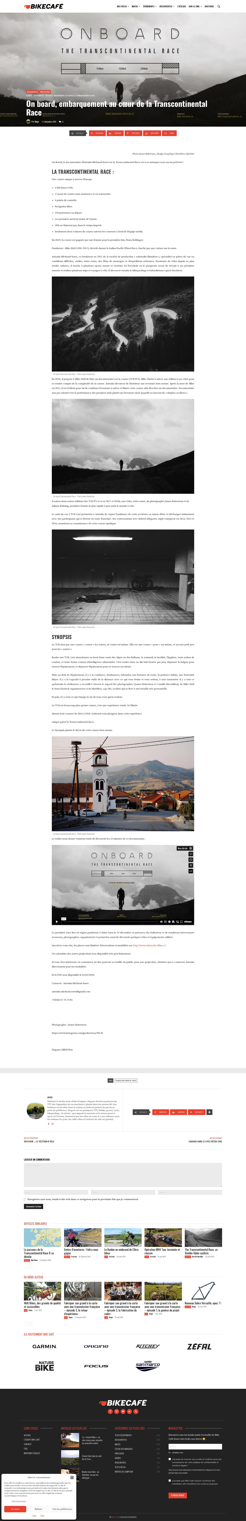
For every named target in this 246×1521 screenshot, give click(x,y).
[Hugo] (29, 121)
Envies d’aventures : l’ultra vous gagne (81, 1251)
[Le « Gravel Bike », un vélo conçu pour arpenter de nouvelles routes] (70, 1440)
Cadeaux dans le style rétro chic (205, 1141)
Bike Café (115, 1517)
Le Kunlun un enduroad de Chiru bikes (121, 1251)
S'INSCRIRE (177, 1495)
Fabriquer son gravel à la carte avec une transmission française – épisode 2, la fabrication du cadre (122, 1308)
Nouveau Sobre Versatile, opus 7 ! (203, 1303)
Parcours (146, 1257)
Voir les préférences (62, 1509)
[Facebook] (48, 1123)
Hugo (37, 121)
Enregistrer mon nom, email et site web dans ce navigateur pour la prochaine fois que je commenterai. (83, 1199)
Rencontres (45, 91)
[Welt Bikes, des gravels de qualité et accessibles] (42, 1291)
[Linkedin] (129, 1411)
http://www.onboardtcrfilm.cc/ (149, 945)
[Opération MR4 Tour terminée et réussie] (163, 1237)
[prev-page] (25, 1266)
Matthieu (34, 1260)
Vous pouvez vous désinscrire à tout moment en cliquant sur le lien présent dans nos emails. (194, 1471)
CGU (34, 1516)
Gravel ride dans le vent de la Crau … (92, 1457)
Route (106, 1257)
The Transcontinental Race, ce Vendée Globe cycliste (201, 1251)
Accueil (29, 95)
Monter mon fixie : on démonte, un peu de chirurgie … (90, 1474)
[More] (209, 1112)
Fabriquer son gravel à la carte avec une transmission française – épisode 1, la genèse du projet (162, 1306)
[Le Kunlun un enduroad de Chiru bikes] (123, 1237)
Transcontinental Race (126, 1080)
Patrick (74, 1256)
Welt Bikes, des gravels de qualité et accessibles (42, 1305)
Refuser (38, 1509)
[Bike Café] (44, 6)
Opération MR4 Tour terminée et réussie (162, 1251)
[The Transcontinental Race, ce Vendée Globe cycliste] (203, 1237)
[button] (72, 1477)
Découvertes (32, 91)
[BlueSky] (135, 1411)
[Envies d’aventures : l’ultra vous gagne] (82, 1237)
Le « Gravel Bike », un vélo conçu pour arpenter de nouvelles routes (92, 1440)
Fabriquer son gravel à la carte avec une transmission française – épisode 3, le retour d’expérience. (82, 1308)
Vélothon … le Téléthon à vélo (39, 1141)
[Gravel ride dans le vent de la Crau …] (70, 1457)
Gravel (25, 1310)
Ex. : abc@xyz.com (176, 1453)
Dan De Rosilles (197, 1256)
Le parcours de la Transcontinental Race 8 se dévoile (39, 1253)
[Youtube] (123, 1411)
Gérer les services (19, 1501)
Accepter (15, 1509)
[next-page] (30, 1266)
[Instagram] (53, 1123)
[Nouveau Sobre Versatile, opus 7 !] (203, 1291)
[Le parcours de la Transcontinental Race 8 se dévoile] (42, 1237)
